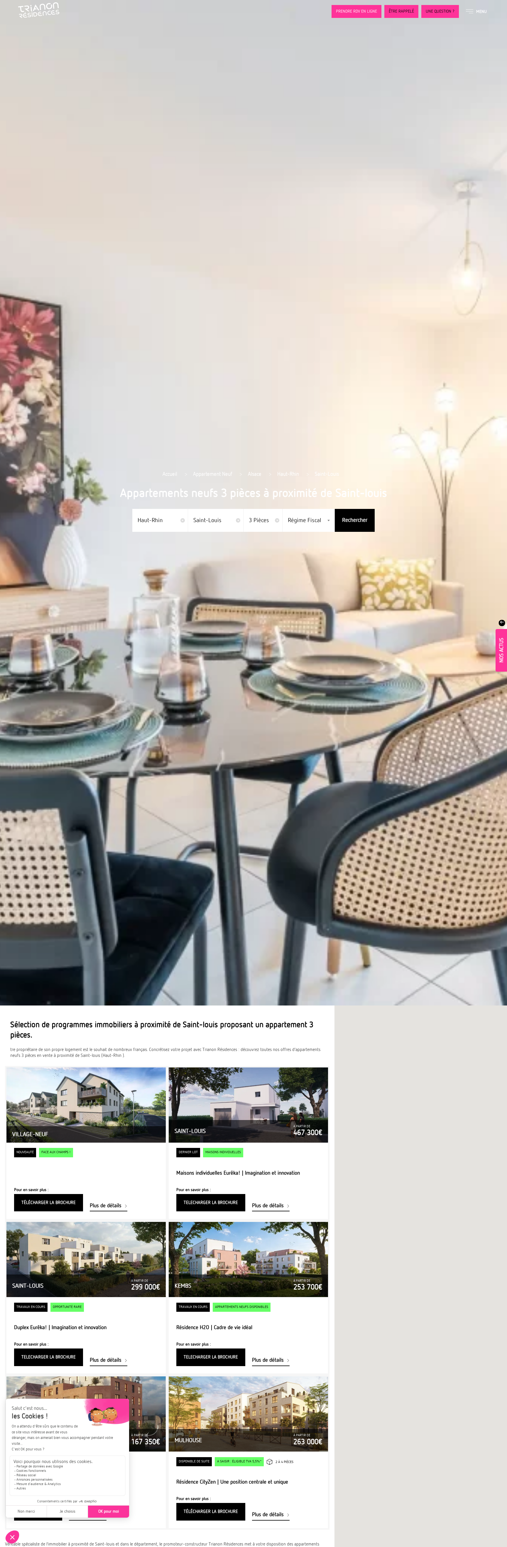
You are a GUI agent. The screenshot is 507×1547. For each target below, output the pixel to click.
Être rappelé (401, 11)
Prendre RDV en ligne (356, 11)
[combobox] (160, 520)
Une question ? (440, 11)
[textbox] (306, 520)
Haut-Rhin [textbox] (153, 520)
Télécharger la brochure (48, 1202)
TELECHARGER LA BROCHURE (211, 1202)
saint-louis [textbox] (210, 520)
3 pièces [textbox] (262, 520)
